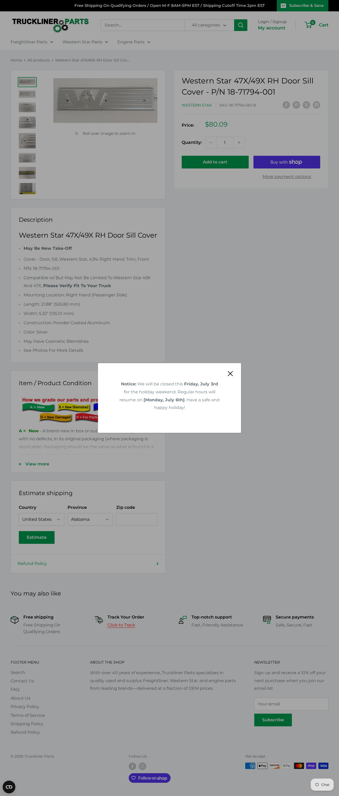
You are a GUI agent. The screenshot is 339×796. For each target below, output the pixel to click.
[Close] (230, 373)
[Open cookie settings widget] (9, 787)
